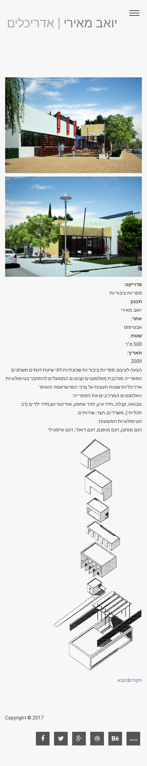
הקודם (135, 680)
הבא (122, 680)
